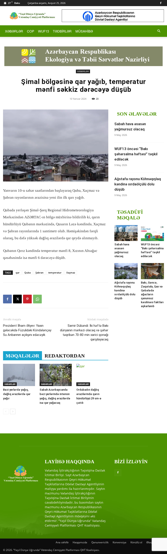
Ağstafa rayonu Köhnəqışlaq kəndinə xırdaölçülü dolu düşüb (137, 184)
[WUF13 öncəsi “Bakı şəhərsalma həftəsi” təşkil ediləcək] (152, 233)
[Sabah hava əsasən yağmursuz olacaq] (126, 233)
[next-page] (12, 411)
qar (18, 272)
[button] (159, 31)
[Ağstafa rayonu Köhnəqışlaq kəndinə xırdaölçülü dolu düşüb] (126, 271)
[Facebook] (160, 3)
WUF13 (43, 31)
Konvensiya (119, 542)
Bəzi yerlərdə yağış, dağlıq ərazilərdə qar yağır (16, 394)
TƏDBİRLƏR (62, 31)
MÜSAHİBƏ (84, 31)
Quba (27, 272)
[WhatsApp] (37, 299)
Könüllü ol (136, 542)
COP (30, 31)
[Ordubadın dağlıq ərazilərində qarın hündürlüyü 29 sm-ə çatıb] (92, 375)
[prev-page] (5, 411)
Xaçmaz (70, 272)
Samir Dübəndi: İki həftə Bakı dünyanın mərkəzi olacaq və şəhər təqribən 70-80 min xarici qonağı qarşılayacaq (84, 332)
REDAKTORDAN (65, 356)
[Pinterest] (27, 299)
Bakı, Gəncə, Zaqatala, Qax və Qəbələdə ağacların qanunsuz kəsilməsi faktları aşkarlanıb (152, 294)
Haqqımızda (80, 542)
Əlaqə (150, 542)
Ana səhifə (62, 542)
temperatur (55, 272)
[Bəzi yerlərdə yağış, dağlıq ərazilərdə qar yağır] (19, 375)
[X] (17, 299)
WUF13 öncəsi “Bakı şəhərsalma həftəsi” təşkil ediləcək (135, 154)
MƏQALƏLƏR (22, 356)
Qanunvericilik (100, 542)
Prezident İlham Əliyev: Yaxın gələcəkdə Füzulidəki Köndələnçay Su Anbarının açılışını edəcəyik (27, 330)
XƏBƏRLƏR (14, 31)
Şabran (39, 272)
